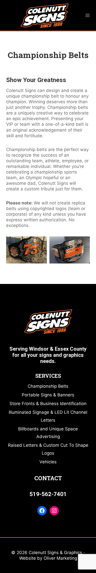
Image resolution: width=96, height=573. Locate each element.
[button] (26, 249)
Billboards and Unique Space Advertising (48, 432)
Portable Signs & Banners (48, 394)
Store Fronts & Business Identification (48, 403)
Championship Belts (48, 386)
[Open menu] (87, 15)
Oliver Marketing (60, 558)
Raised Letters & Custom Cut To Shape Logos (48, 449)
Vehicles (48, 461)
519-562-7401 (48, 494)
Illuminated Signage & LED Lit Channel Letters (48, 416)
